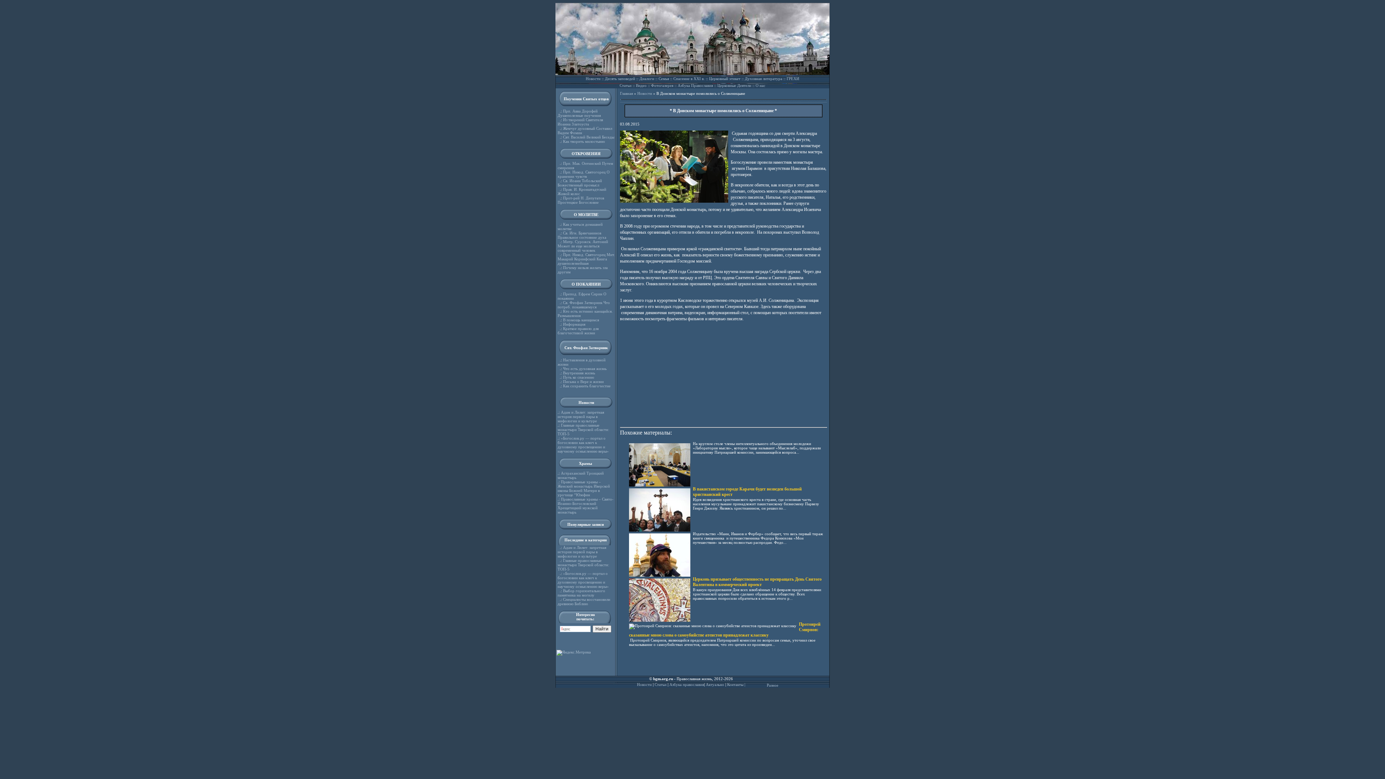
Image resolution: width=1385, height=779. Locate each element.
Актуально (715, 684)
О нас (760, 85)
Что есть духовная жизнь (585, 368)
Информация (574, 324)
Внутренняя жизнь (579, 373)
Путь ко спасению (578, 377)
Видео (641, 85)
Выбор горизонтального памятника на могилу (581, 593)
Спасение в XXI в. (689, 78)
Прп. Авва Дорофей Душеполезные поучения (579, 113)
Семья (664, 78)
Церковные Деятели (734, 85)
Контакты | (736, 684)
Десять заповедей (620, 78)
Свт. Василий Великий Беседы (588, 137)
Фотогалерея (662, 85)
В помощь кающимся (581, 320)
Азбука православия (686, 684)
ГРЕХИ (793, 78)
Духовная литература (763, 78)
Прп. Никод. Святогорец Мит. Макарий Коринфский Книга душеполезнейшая (586, 258)
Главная (626, 93)
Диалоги (646, 78)
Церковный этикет (724, 78)
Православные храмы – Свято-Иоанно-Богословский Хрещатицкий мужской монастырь (586, 505)
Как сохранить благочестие (587, 386)
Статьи (626, 85)
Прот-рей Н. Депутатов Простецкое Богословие (581, 200)
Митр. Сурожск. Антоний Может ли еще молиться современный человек (583, 245)
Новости (593, 78)
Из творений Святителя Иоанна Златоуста (580, 122)
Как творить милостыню (584, 141)
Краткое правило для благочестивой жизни (578, 330)
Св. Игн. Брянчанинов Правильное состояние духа (582, 235)
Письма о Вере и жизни (583, 381)
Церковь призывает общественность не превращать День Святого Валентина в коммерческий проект (757, 582)
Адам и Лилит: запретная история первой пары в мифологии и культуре (581, 416)
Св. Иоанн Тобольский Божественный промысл (580, 183)
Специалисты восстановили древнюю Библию (584, 601)
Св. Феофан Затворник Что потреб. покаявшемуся (584, 304)
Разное (772, 685)
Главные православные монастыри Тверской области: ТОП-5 (583, 429)
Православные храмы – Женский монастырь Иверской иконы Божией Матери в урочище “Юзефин (584, 488)
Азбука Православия (695, 85)
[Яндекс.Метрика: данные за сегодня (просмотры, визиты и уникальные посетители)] (574, 653)
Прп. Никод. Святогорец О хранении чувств (584, 174)
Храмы (585, 463)
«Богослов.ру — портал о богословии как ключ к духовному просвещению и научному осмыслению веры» (583, 444)
